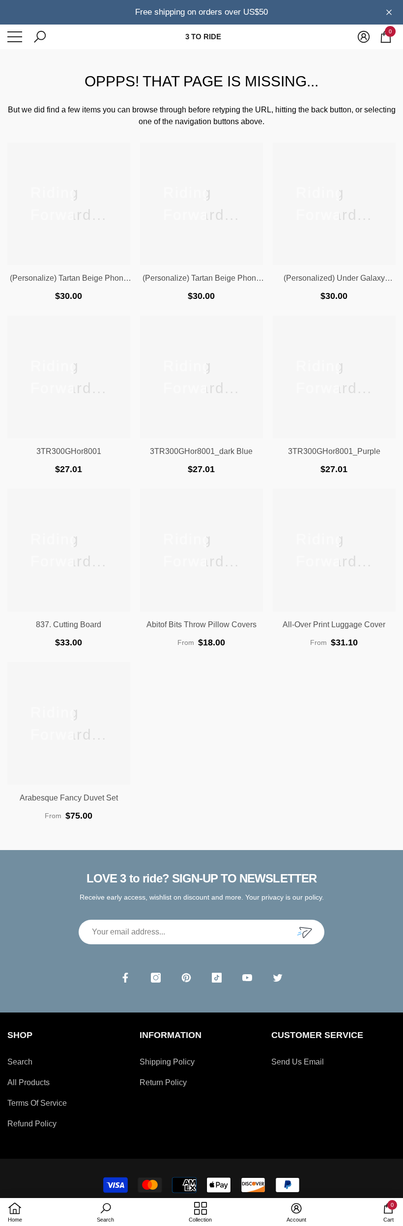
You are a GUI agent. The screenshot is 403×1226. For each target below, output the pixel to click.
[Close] (389, 12)
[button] (39, 36)
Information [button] (171, 1035)
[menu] (14, 36)
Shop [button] (19, 1035)
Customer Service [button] (317, 1035)
